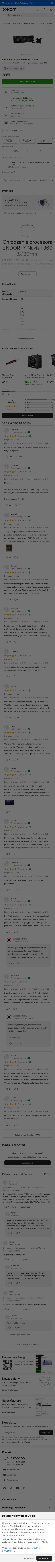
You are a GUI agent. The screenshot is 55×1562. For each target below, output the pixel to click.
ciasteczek (17, 1523)
